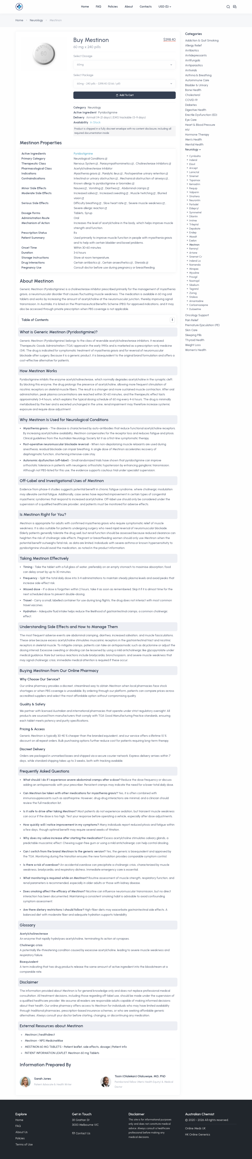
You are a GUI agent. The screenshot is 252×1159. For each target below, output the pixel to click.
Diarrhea (111, 188)
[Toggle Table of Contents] (172, 320)
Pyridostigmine (107, 112)
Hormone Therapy (197, 134)
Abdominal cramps (134, 188)
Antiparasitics (194, 65)
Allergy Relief (193, 45)
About (129, 6)
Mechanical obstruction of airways (142, 178)
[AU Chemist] (46, 6)
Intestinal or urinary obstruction (94, 178)
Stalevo (193, 297)
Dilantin (193, 216)
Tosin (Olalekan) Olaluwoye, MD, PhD (140, 1076)
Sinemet (194, 176)
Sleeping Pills (193, 335)
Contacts (146, 6)
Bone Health (193, 90)
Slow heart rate (113, 203)
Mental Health (194, 144)
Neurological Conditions (89, 158)
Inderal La (195, 260)
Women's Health (195, 350)
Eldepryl (194, 208)
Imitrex (193, 220)
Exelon (192, 240)
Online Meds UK (195, 1128)
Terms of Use (24, 1144)
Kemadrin (194, 184)
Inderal (193, 160)
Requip (193, 188)
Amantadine (196, 301)
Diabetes (191, 105)
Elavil (192, 164)
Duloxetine (195, 309)
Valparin (194, 192)
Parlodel (193, 204)
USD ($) (164, 6)
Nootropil (194, 280)
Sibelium (194, 285)
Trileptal (194, 224)
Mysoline (194, 272)
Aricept (193, 168)
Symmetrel (195, 212)
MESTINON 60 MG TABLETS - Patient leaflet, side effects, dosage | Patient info (76, 1046)
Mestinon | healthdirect (40, 1034)
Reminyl (193, 248)
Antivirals (191, 70)
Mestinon (194, 244)
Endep (192, 232)
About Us (21, 1132)
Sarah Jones (42, 1079)
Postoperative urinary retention (145, 173)
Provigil (193, 276)
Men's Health (193, 139)
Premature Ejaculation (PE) (202, 325)
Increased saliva (84, 193)
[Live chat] (235, 7)
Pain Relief (191, 320)
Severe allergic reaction (89, 208)
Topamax (194, 180)
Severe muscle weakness (145, 203)
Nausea (79, 188)
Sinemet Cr (195, 256)
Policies (113, 6)
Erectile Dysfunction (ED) (201, 115)
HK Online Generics (197, 1134)
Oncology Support (197, 315)
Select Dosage (82, 56)
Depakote (194, 228)
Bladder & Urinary (196, 85)
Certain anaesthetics (116, 262)
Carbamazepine (198, 305)
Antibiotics (192, 50)
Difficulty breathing (86, 203)
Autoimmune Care (197, 80)
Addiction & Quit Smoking (202, 40)
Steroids (140, 262)
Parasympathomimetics (115, 163)
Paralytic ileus (111, 173)
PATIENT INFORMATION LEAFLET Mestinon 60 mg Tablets (62, 1053)
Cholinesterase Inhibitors (152, 163)
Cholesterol (192, 95)
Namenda (195, 264)
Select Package (83, 75)
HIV (187, 129)
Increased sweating (112, 193)
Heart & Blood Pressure (200, 124)
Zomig (193, 293)
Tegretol (194, 288)
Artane (193, 252)
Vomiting (94, 188)
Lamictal (194, 172)
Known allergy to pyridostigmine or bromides (102, 183)
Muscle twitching (141, 193)
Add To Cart (126, 95)
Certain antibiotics (85, 262)
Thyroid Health (194, 340)
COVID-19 (191, 100)
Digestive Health (195, 110)
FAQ (98, 6)
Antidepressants (196, 55)
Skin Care (191, 330)
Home (85, 6)
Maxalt (193, 236)
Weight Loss (193, 345)
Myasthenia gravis (85, 173)
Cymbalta (195, 156)
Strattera (194, 196)
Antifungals (192, 60)
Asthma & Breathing (198, 75)
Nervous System (84, 163)
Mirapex (194, 268)
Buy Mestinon (91, 40)
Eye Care (191, 120)
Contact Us (83, 1133)
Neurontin (194, 200)
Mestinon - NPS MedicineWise (44, 1040)
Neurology (36, 20)
